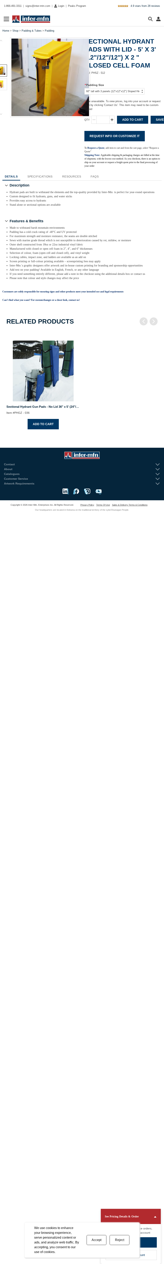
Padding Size (94, 85)
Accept (96, 1240)
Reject (119, 1240)
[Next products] (154, 321)
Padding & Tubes (32, 30)
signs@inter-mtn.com (37, 5)
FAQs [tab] (95, 176)
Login (61, 5)
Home (5, 30)
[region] (82, 381)
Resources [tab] (71, 176)
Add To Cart (132, 119)
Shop (15, 30)
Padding (49, 30)
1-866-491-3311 (13, 5)
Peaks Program (77, 5)
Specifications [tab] (40, 176)
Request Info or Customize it (115, 136)
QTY (87, 119)
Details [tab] (11, 176)
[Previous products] (144, 321)
